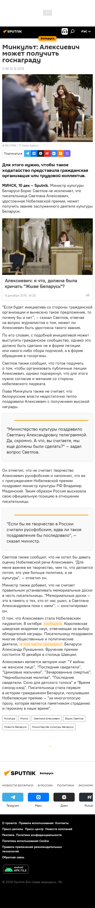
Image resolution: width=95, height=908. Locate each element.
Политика (65, 785)
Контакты (62, 823)
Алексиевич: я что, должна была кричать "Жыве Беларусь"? (41, 283)
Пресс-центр (34, 829)
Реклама (8, 835)
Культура (9, 718)
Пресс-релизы (12, 829)
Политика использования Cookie (25, 841)
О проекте (9, 823)
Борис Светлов (74, 718)
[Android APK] (16, 870)
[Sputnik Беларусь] (13, 33)
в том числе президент (41, 644)
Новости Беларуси (15, 726)
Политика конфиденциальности (39, 835)
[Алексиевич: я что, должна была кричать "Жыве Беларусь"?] (47, 246)
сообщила (53, 623)
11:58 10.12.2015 (13, 69)
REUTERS (10, 145)
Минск (24, 718)
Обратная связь (13, 857)
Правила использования (36, 823)
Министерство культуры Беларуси (53, 726)
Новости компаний (58, 829)
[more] (87, 295)
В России (45, 785)
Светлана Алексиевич (47, 718)
